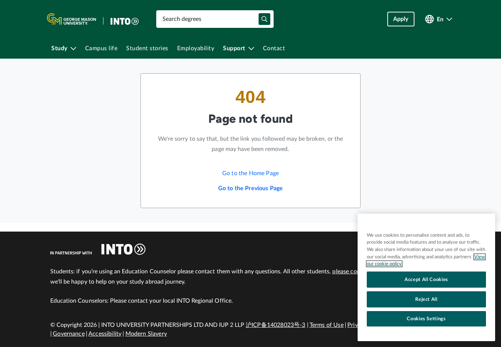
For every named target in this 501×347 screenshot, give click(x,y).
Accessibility (104, 334)
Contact (274, 48)
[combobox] (215, 19)
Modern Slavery (146, 334)
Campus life (101, 48)
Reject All (426, 299)
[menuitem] (64, 48)
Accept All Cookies (426, 279)
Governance (69, 334)
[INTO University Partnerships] (98, 249)
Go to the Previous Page (250, 188)
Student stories (147, 48)
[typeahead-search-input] (264, 19)
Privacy (357, 325)
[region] (426, 277)
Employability (196, 48)
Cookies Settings (426, 318)
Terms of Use (327, 325)
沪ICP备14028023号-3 (276, 325)
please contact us (355, 271)
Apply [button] (401, 19)
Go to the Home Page (250, 173)
